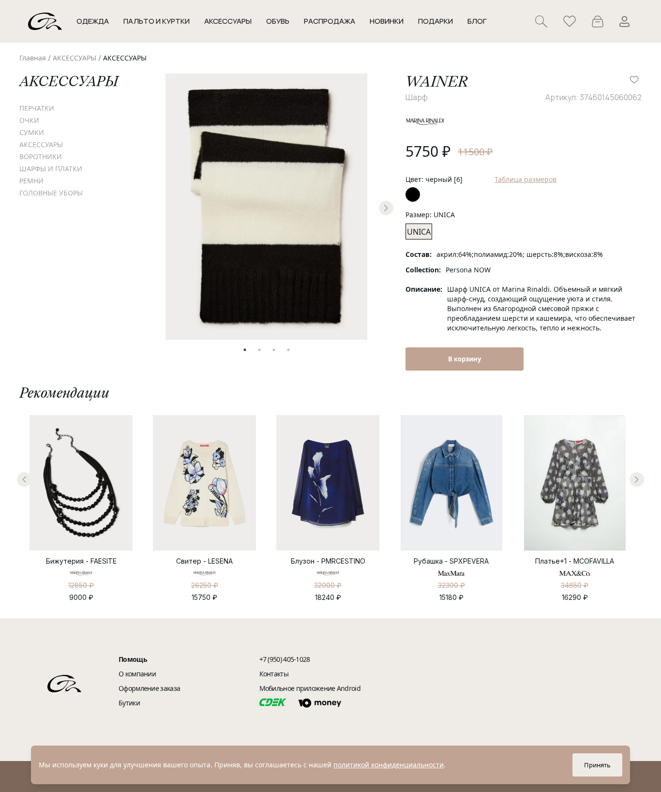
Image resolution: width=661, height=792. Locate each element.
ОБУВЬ (277, 21)
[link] (32, 58)
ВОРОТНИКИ (40, 156)
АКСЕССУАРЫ (74, 57)
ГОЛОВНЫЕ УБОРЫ (51, 192)
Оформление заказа (149, 688)
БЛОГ (477, 21)
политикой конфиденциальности (388, 764)
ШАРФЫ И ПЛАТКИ (50, 168)
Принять (597, 765)
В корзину (464, 359)
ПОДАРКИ (435, 21)
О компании (137, 673)
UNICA (419, 231)
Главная (32, 57)
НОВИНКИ (387, 21)
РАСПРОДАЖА (329, 21)
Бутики (129, 702)
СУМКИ (31, 132)
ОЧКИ (29, 120)
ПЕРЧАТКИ (36, 108)
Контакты (273, 673)
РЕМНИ (31, 180)
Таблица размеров (525, 179)
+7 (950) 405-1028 (284, 659)
